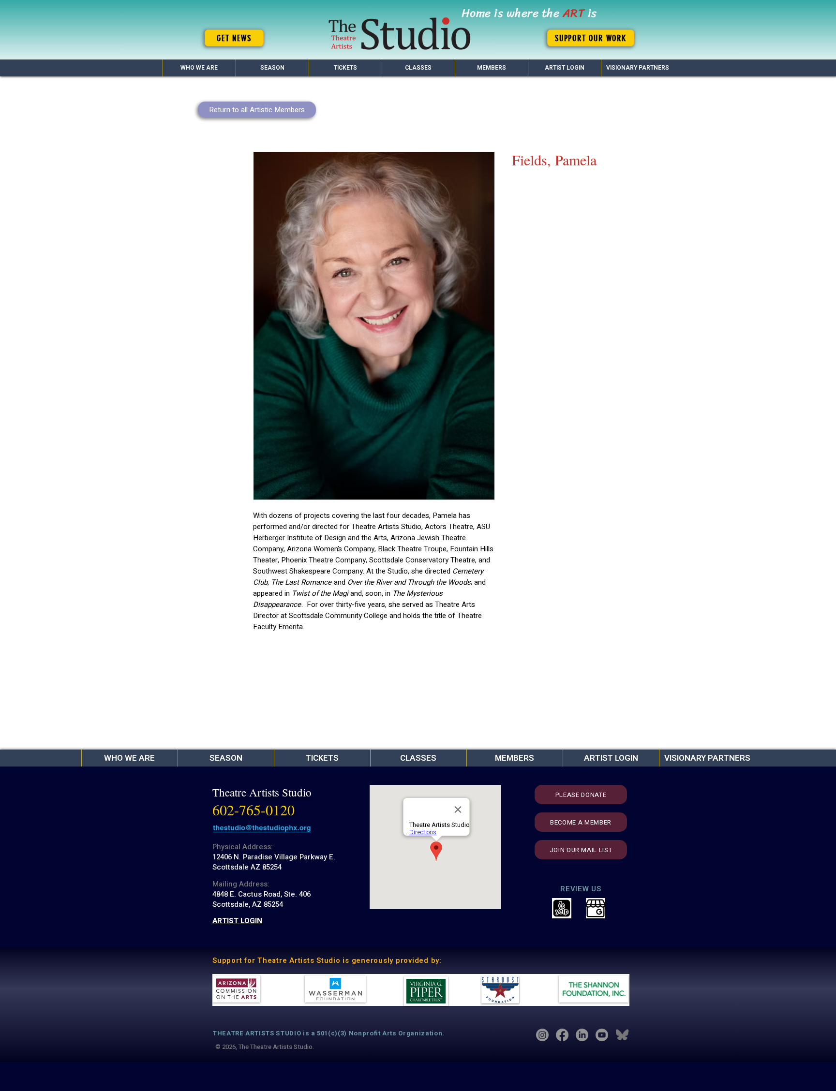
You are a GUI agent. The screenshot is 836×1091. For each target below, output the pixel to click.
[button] (272, 67)
